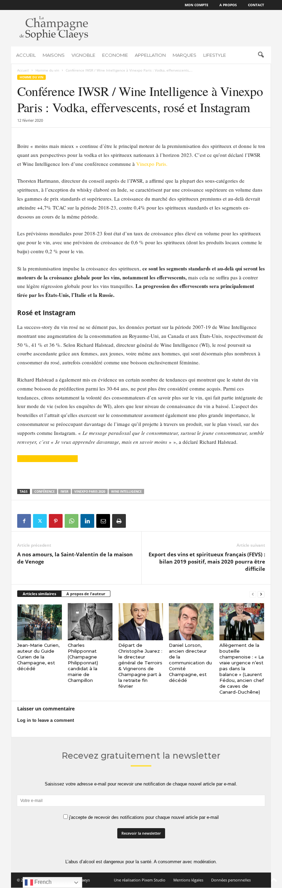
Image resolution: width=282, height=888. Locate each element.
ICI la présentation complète (47, 458)
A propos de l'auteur (85, 593)
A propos (228, 4)
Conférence (44, 491)
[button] (260, 55)
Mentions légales (188, 879)
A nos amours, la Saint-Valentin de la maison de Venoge (75, 558)
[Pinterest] (56, 521)
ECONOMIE (115, 55)
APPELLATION (150, 55)
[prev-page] (252, 594)
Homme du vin (47, 70)
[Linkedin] (87, 521)
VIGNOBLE (83, 55)
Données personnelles (231, 879)
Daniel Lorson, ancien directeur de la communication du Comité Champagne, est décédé (190, 662)
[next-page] (261, 594)
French (42, 882)
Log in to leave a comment (45, 720)
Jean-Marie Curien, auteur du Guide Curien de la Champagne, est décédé (38, 656)
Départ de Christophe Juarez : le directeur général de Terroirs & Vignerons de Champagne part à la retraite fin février (140, 665)
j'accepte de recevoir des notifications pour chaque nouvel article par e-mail (143, 817)
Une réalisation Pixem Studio (139, 879)
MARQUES (184, 55)
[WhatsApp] (71, 521)
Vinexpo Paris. (151, 163)
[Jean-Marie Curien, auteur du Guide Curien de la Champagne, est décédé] (39, 621)
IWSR (64, 491)
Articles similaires (39, 593)
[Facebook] (24, 521)
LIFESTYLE (214, 55)
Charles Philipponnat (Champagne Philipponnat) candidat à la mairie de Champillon (83, 662)
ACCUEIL (26, 55)
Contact (256, 4)
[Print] (119, 521)
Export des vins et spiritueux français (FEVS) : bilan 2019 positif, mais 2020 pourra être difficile (207, 561)
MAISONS (54, 55)
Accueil (23, 70)
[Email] (103, 521)
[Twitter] (40, 521)
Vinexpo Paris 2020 (89, 491)
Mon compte (196, 4)
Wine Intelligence (126, 491)
